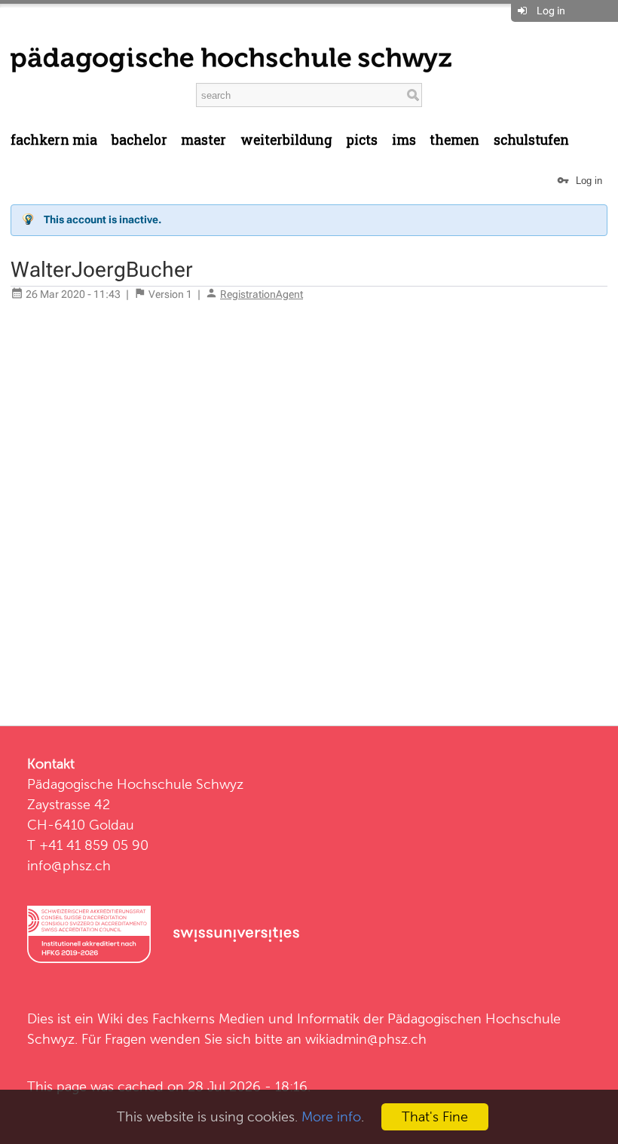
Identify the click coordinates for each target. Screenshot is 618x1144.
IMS (404, 140)
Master (203, 140)
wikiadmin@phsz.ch (366, 1039)
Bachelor (139, 140)
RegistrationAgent (261, 294)
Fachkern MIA (54, 140)
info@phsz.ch (69, 865)
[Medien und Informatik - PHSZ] (231, 58)
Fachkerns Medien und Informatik (255, 1018)
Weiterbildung (286, 140)
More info (331, 1116)
